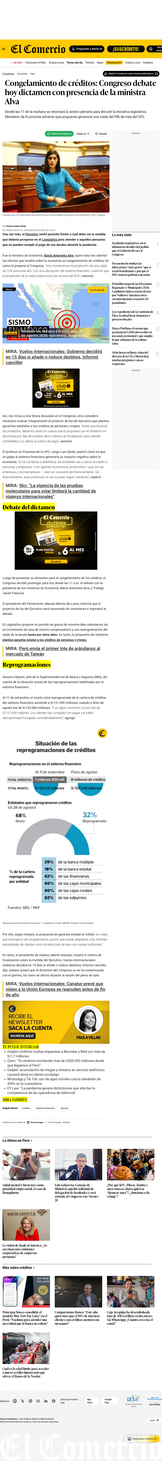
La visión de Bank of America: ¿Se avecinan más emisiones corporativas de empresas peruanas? (25, 1250)
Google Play (108, 1401)
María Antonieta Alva (59, 255)
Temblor (89, 62)
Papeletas (148, 62)
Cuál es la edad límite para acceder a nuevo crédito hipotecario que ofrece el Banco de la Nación (26, 1372)
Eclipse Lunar (56, 62)
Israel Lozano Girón (16, 226)
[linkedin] (46, 1401)
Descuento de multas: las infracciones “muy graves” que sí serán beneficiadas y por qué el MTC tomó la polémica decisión (131, 269)
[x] (23, 1401)
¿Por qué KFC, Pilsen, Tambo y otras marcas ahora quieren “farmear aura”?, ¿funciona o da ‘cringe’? (128, 1190)
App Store (90, 1401)
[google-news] (54, 1401)
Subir (152, 1420)
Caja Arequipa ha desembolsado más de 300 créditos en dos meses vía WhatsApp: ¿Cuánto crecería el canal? (130, 1317)
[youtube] (38, 1401)
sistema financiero (45, 1108)
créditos (26, 1108)
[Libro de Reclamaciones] (154, 1401)
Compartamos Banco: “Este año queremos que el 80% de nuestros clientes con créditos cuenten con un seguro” (77, 1317)
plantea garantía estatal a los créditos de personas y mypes (44, 640)
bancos (64, 1108)
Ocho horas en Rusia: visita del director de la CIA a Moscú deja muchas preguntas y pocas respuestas (130, 358)
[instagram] (30, 1401)
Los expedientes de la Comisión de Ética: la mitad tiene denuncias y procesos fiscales (132, 315)
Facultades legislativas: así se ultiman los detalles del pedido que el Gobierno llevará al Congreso (130, 248)
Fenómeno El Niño (35, 62)
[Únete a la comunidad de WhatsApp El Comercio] (59, 134)
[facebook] (15, 1401)
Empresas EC (114, 62)
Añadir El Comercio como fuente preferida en (130, 73)
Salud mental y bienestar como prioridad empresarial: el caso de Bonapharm (24, 1189)
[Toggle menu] (3, 48)
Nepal (100, 62)
